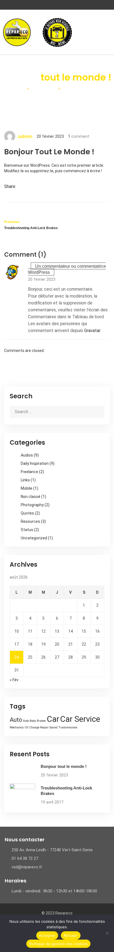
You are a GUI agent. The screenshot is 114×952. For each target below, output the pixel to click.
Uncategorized (34, 538)
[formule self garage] (57, 32)
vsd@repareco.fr (27, 867)
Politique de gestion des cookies (58, 944)
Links (25, 480)
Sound (54, 727)
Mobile (26, 488)
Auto (16, 719)
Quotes (27, 513)
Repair (44, 727)
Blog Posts (44, 88)
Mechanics (17, 727)
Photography (32, 505)
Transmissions (67, 727)
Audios (27, 455)
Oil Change (32, 727)
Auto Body (29, 721)
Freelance (29, 472)
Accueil (16, 88)
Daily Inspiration (35, 463)
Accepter (47, 935)
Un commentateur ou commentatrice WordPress (67, 269)
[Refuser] (107, 933)
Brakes (41, 721)
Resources (30, 521)
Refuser (71, 935)
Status (27, 529)
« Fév (14, 680)
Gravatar (92, 330)
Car (53, 719)
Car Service (80, 719)
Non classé (30, 496)
